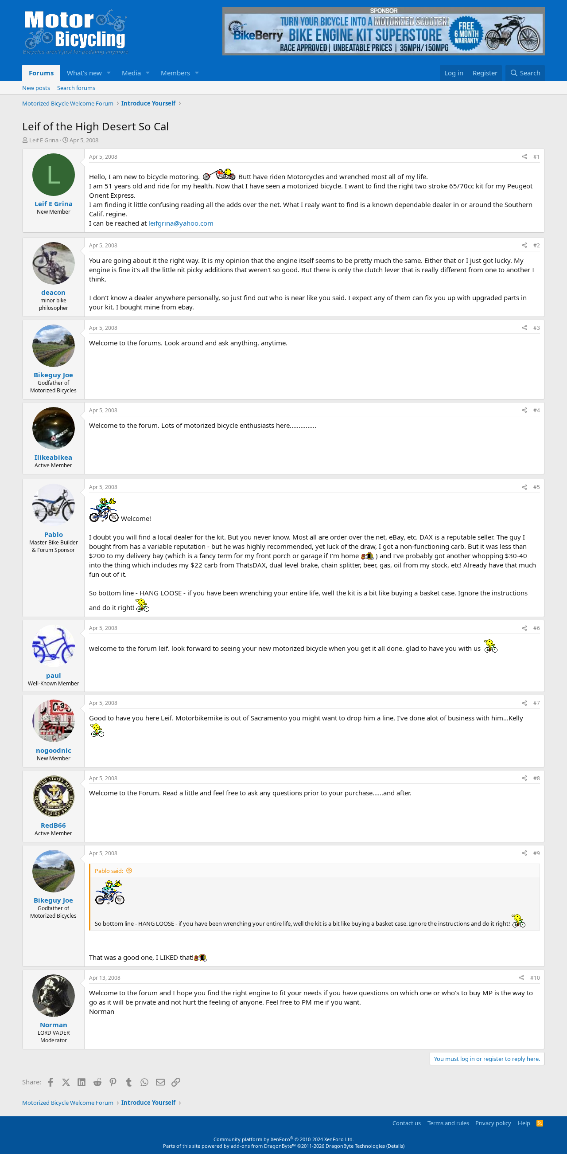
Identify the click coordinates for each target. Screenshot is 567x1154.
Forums (41, 72)
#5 (536, 487)
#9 (536, 853)
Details (395, 1145)
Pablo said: (109, 871)
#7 (536, 703)
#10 (535, 978)
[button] (109, 73)
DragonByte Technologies (355, 1145)
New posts (36, 88)
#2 (536, 245)
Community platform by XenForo (284, 1139)
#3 (536, 328)
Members (175, 72)
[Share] (524, 157)
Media (131, 72)
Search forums (76, 88)
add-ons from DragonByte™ (263, 1145)
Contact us (406, 1123)
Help (524, 1123)
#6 (536, 628)
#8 (536, 778)
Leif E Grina (43, 140)
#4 (536, 410)
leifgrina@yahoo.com (181, 223)
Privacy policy (493, 1123)
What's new (84, 72)
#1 (536, 156)
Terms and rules (448, 1123)
